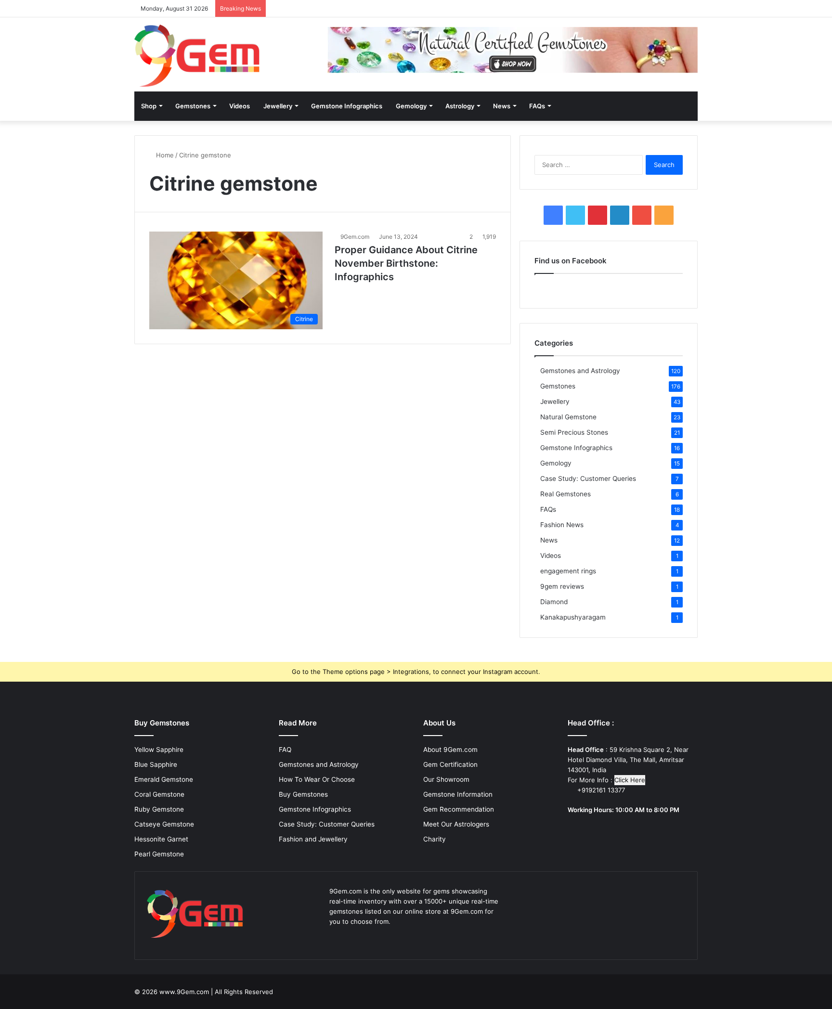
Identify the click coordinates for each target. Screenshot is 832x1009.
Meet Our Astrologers (456, 824)
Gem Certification (450, 764)
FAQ (285, 749)
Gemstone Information (458, 794)
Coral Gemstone (159, 794)
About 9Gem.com (450, 749)
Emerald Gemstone (163, 779)
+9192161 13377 (600, 790)
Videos (239, 106)
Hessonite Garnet (161, 839)
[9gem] (197, 56)
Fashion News (562, 525)
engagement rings (568, 571)
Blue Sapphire (155, 764)
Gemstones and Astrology (580, 371)
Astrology (459, 106)
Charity (434, 839)
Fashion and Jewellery (313, 839)
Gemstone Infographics (346, 106)
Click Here (629, 780)
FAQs (537, 106)
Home (164, 155)
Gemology (411, 106)
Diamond (554, 602)
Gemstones (192, 106)
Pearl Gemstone (159, 854)
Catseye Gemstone (164, 824)
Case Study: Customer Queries (588, 478)
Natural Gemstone (568, 417)
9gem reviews (562, 586)
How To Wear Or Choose (317, 779)
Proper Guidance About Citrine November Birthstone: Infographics (406, 263)
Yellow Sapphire (158, 749)
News (501, 106)
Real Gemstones (565, 494)
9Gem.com (354, 236)
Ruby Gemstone (159, 809)
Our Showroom (446, 779)
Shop (148, 106)
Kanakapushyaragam (573, 617)
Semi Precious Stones (574, 432)
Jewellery (277, 106)
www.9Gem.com (184, 992)
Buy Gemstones (303, 794)
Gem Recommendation (458, 809)
